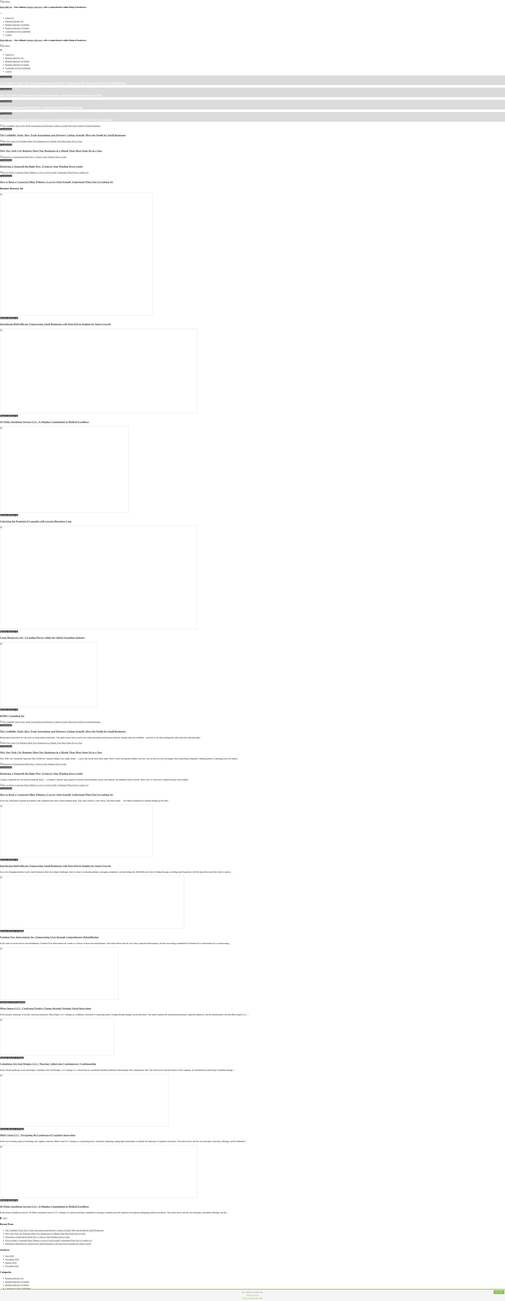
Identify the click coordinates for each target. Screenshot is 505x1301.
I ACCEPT (499, 1292)
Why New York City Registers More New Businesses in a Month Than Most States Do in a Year (51, 95)
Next (5, 1218)
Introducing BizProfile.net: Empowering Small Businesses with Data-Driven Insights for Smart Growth (55, 324)
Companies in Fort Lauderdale (18, 31)
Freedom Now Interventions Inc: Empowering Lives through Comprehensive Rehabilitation (49, 937)
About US (9, 18)
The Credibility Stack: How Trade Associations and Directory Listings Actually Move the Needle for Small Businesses (63, 83)
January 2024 (10, 1263)
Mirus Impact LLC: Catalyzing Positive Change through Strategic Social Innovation (45, 1008)
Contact (8, 35)
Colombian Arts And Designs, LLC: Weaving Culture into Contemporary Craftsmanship (48, 1064)
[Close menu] (1, 13)
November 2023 (12, 1266)
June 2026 (9, 1256)
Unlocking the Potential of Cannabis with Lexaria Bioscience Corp (36, 521)
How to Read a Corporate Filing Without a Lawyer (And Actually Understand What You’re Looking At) (56, 119)
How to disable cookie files (252, 1298)
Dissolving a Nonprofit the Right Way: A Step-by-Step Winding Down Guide (41, 107)
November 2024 (12, 1259)
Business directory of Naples (17, 28)
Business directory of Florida (17, 25)
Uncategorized (6, 77)
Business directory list (14, 21)
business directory (35, 7)
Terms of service (252, 1295)
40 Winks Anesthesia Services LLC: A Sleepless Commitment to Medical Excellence (44, 422)
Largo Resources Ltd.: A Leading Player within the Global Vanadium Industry (42, 637)
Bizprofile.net (6, 7)
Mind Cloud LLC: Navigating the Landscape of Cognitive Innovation (37, 1135)
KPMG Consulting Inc (12, 716)
